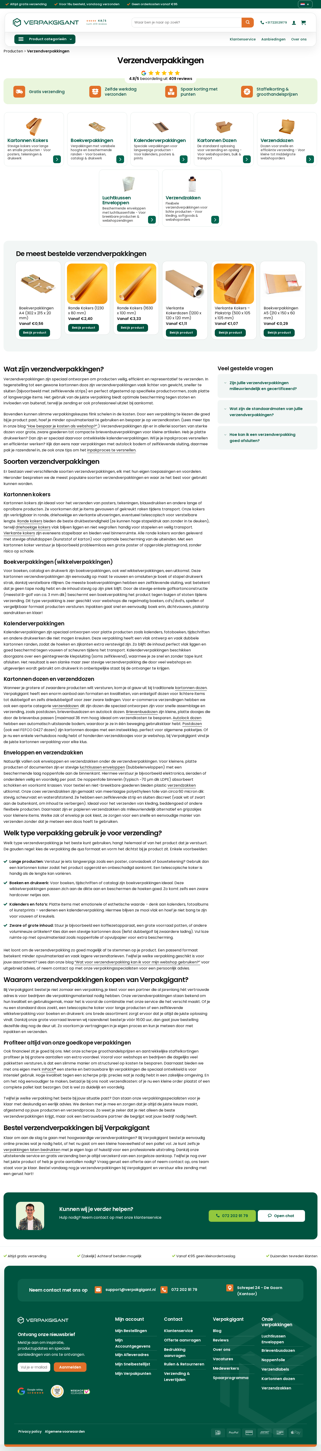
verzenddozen (65, 706)
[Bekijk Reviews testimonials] (31, 1391)
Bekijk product (34, 333)
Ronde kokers (29, 521)
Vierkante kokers (19, 533)
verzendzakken (182, 785)
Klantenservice (243, 39)
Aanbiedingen (273, 39)
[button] (294, 22)
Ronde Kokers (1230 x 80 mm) (86, 311)
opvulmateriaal (51, 937)
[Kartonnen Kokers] (34, 139)
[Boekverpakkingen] (97, 139)
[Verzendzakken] (192, 198)
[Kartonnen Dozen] (224, 139)
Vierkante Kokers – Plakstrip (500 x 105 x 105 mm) (232, 313)
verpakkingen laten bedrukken (32, 1149)
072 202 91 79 (184, 1289)
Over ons (299, 39)
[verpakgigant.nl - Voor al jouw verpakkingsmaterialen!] (46, 22)
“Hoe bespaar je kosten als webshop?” (62, 426)
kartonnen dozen (191, 687)
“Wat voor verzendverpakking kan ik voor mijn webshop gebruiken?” (137, 962)
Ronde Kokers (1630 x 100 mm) (135, 311)
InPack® (49, 1069)
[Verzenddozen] (287, 139)
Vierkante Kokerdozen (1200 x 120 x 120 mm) (183, 313)
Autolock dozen (187, 718)
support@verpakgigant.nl (131, 1289)
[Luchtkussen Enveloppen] (129, 198)
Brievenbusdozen (142, 711)
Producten (13, 51)
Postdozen (192, 723)
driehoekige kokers (33, 527)
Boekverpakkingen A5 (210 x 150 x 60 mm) (281, 313)
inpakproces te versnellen (111, 450)
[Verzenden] (248, 23)
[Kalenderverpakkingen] (160, 139)
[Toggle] (225, 383)
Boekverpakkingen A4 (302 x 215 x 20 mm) (36, 313)
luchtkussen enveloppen (102, 767)
